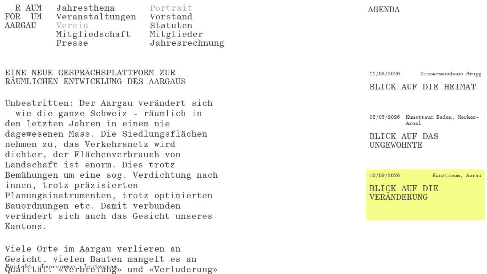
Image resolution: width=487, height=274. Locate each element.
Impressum (58, 266)
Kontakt (19, 266)
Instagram (100, 266)
